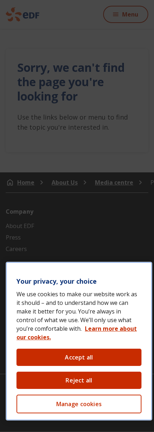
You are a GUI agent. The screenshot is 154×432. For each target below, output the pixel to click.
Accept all (79, 357)
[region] (79, 341)
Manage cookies (79, 404)
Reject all (79, 380)
